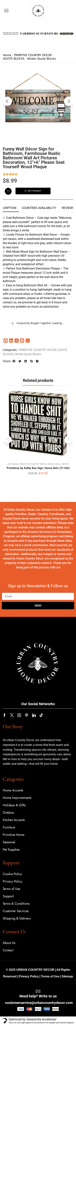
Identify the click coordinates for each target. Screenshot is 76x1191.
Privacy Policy (29, 976)
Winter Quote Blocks (41, 58)
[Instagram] (19, 715)
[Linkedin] (34, 715)
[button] (6, 10)
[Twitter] (12, 715)
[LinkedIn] (11, 341)
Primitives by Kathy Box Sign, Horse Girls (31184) (38, 468)
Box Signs (13, 464)
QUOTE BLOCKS (13, 58)
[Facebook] (5, 341)
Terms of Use (50, 976)
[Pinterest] (22, 341)
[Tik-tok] (41, 715)
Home (7, 55)
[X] (16, 341)
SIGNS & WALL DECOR (58, 464)
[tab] (39, 208)
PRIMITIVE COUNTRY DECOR (33, 55)
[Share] (27, 341)
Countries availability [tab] (39, 208)
